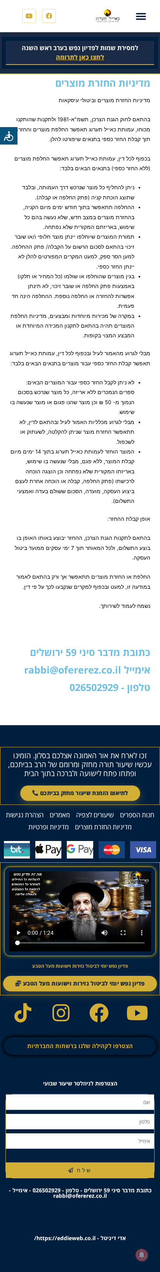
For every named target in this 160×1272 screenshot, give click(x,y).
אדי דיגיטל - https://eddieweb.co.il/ (80, 1238)
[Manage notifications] (142, 1255)
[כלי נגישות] (8, 136)
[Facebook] (49, 16)
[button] (141, 16)
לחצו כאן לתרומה (80, 57)
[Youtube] (29, 16)
